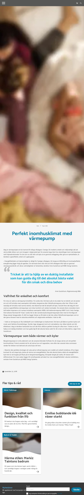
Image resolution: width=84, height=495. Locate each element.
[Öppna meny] (3, 3)
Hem (38, 226)
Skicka (76, 490)
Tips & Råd (45, 226)
